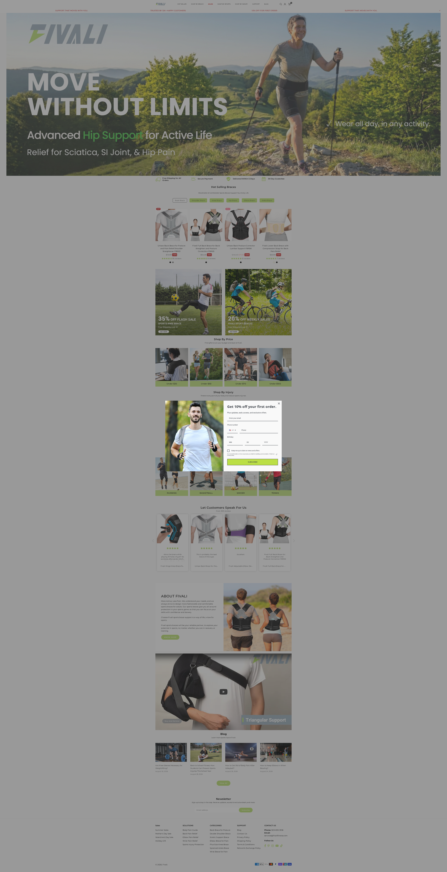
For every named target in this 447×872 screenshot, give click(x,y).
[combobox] (232, 430)
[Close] (279, 403)
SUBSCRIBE (252, 462)
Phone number (232, 425)
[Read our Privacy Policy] (276, 454)
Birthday (230, 437)
